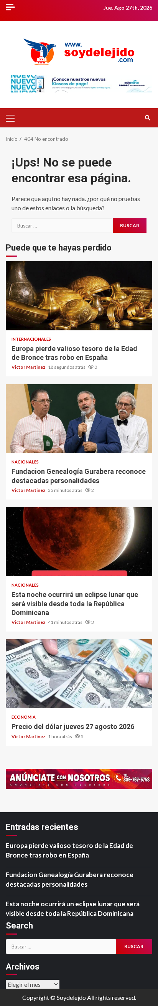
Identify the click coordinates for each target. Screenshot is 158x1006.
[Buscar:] (62, 225)
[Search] (147, 117)
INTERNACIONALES (31, 339)
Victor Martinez (29, 367)
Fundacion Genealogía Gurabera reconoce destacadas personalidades (79, 418)
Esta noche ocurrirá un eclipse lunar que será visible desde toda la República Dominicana (79, 541)
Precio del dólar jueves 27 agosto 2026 (79, 673)
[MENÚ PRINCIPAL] (13, 117)
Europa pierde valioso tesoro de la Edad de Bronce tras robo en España (79, 295)
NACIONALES (25, 462)
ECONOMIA (24, 717)
